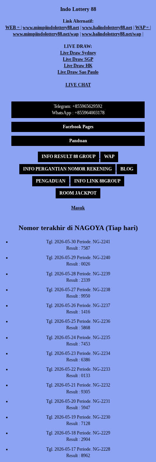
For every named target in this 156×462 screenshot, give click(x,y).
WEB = (13, 27)
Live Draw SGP (78, 59)
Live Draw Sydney (78, 52)
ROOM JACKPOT (78, 193)
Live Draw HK (78, 65)
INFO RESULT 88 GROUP (68, 156)
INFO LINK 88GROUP (97, 181)
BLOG (126, 169)
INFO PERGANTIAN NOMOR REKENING (67, 169)
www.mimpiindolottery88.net (51, 27)
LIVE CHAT (78, 84)
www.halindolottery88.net (107, 27)
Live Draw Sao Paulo (78, 72)
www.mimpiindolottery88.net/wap (46, 34)
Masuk (78, 207)
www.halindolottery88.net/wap (111, 34)
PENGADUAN (51, 181)
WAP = (142, 27)
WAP (109, 156)
